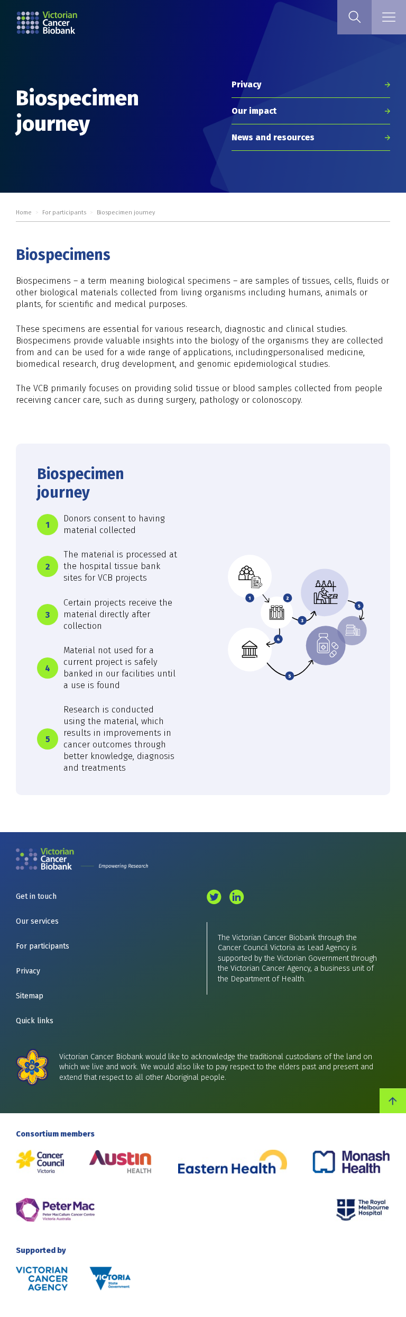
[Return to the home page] (90, 24)
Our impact (254, 111)
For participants (64, 212)
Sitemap (29, 995)
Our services (37, 921)
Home (24, 212)
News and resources (273, 137)
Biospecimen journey (126, 212)
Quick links (34, 1020)
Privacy (246, 84)
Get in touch (36, 896)
